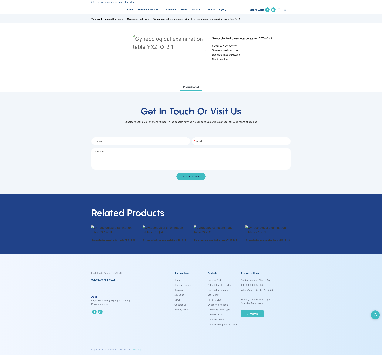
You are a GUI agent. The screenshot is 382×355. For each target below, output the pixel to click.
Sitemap (137, 349)
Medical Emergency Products (223, 324)
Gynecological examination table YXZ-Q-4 (164, 240)
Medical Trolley (215, 314)
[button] (226, 9)
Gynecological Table (138, 18)
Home (177, 280)
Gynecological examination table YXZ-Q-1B (267, 240)
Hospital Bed (214, 280)
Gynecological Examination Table (171, 18)
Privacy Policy (181, 309)
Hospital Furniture (113, 18)
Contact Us (180, 304)
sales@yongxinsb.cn (103, 280)
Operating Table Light (219, 309)
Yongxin (95, 18)
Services (179, 290)
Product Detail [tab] (191, 86)
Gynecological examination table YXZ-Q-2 (216, 18)
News (177, 299)
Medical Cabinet (216, 319)
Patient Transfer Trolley (219, 285)
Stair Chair (213, 294)
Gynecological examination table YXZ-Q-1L (113, 240)
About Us (179, 294)
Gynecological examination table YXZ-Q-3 (215, 240)
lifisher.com (125, 349)
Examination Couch (218, 290)
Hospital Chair (215, 299)
